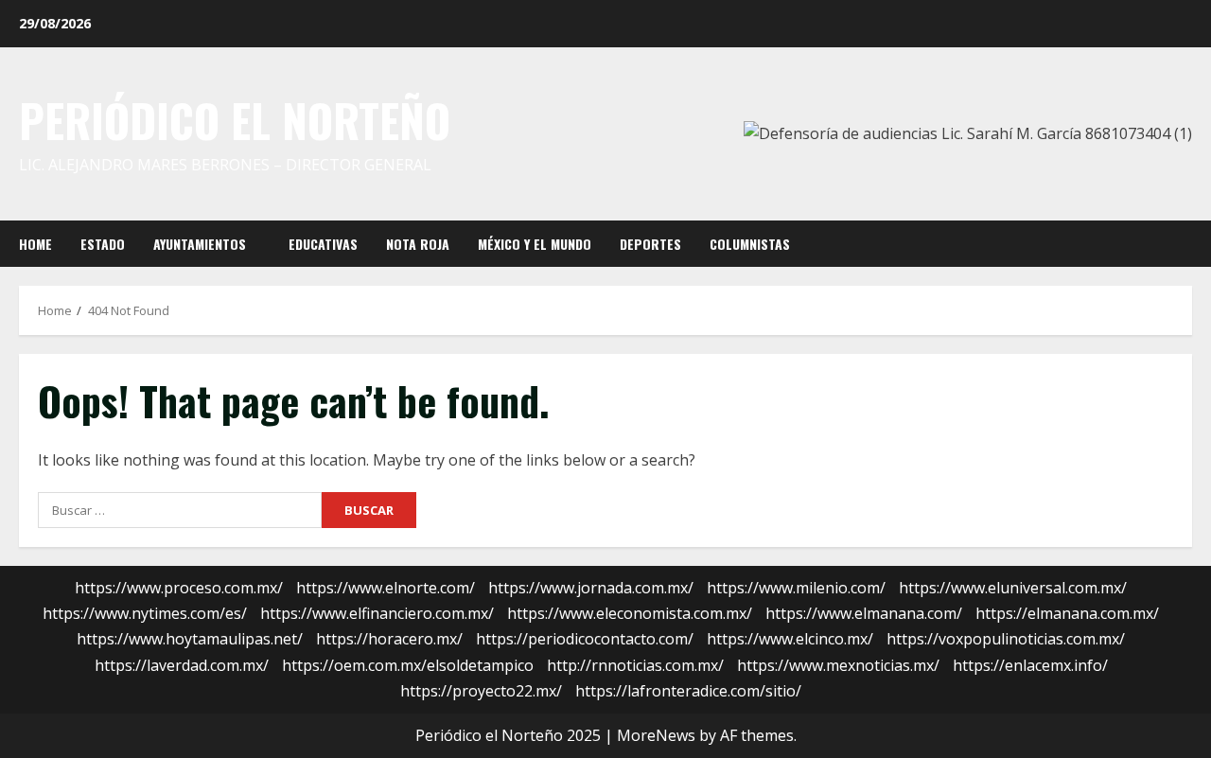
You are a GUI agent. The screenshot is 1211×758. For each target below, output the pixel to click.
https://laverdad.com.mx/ (182, 665)
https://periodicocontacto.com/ (584, 638)
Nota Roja (417, 244)
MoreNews (656, 735)
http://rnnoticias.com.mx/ (635, 665)
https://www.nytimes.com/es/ (145, 613)
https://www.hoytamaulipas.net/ (190, 638)
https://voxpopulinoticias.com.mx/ (1005, 638)
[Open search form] (1186, 243)
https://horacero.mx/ (389, 638)
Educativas (323, 244)
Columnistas (750, 244)
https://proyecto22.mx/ (481, 690)
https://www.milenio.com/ (796, 587)
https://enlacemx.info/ (1030, 665)
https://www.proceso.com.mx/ (179, 587)
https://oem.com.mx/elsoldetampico (408, 665)
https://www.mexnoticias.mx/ (838, 665)
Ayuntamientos (199, 244)
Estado (102, 244)
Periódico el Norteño (234, 120)
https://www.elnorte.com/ (385, 587)
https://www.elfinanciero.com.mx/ (377, 613)
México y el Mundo (534, 244)
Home (35, 244)
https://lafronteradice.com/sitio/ (688, 690)
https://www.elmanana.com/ (863, 613)
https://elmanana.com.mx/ (1067, 613)
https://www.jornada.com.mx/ (590, 587)
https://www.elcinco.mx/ (790, 638)
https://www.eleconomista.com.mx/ (629, 613)
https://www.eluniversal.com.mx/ (1013, 587)
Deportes (650, 244)
